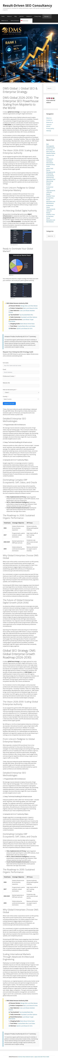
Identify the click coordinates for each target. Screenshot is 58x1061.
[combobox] (21, 399)
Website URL (6, 383)
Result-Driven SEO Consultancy (27, 5)
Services (21, 16)
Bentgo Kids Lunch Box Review (29, 306)
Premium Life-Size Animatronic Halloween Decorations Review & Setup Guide (50, 161)
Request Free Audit (9, 403)
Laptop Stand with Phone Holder (41, 1056)
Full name (5, 363)
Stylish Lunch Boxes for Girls (24, 328)
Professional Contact (8, 376)
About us (9, 16)
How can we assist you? (9, 389)
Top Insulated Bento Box (26, 315)
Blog (15, 16)
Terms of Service (14, 20)
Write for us (49, 122)
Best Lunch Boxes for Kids (30, 308)
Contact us (29, 16)
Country (5, 396)
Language (46, 16)
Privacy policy (50, 128)
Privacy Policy (37, 16)
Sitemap (48, 130)
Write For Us (4, 20)
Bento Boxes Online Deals (27, 323)
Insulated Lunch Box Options (29, 317)
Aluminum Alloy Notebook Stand (25, 1056)
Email (4, 369)
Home (2, 16)
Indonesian (25, 20)
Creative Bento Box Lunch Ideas (26, 326)
